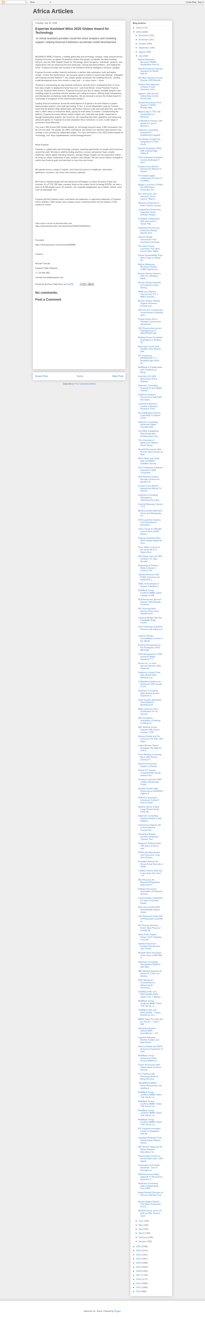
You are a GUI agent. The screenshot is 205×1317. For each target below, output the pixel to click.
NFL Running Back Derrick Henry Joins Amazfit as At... (148, 611)
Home (80, 376)
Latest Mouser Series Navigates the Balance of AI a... (150, 748)
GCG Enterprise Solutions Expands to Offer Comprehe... (150, 470)
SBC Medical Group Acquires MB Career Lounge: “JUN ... (149, 729)
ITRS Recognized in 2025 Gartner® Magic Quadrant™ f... (150, 656)
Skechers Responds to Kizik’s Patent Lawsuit (149, 204)
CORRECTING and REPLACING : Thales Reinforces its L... (149, 1012)
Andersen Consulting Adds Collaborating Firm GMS (148, 1186)
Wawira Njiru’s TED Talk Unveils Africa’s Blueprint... (149, 114)
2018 (139, 1271)
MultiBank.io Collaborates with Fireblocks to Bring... (150, 369)
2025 (139, 32)
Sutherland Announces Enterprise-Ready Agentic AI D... (149, 230)
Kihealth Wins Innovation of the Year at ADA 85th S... (150, 955)
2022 (139, 1254)
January (143, 1241)
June (141, 1221)
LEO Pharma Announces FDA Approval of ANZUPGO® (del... (149, 330)
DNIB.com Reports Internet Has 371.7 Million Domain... (148, 294)
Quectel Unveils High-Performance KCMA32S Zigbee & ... (150, 791)
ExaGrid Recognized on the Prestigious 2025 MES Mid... (149, 647)
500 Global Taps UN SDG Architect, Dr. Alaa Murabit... (150, 559)
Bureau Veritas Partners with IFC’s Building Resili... (149, 276)
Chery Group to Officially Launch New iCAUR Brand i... (149, 531)
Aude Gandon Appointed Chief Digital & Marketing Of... (149, 702)
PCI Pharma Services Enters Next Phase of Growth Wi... (149, 928)
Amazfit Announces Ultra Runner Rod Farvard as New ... (150, 452)
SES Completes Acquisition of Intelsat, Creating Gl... (149, 720)
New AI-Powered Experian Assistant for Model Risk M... (150, 71)
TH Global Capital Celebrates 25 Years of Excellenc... (150, 178)
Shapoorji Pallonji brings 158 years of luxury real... (149, 845)
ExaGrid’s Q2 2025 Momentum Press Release (147, 379)
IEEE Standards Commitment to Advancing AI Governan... (146, 984)
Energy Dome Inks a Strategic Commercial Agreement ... (149, 321)
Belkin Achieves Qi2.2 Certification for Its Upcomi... (148, 711)
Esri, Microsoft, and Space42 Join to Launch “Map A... (147, 196)
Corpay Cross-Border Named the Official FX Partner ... (149, 169)
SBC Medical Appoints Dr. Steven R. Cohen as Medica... (150, 973)
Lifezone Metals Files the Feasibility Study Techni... (150, 620)
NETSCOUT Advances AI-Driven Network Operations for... (150, 1149)
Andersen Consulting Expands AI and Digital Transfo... (150, 388)
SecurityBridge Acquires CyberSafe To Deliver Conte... (149, 415)
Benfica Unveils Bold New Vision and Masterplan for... (150, 513)
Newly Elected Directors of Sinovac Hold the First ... (150, 1195)
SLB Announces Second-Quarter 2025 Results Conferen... (150, 602)
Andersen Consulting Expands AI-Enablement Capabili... (150, 132)
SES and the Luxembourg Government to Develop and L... (150, 312)
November (144, 39)
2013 (139, 1291)
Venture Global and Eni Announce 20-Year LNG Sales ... (150, 738)
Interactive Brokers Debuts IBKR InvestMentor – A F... (149, 1031)
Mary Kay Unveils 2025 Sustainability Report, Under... (149, 909)
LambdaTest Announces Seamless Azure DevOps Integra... (149, 212)
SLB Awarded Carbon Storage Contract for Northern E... (149, 479)
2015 (139, 1283)
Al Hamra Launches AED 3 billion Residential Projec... (149, 782)
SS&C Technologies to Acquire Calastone (148, 584)
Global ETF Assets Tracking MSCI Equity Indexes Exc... (149, 773)
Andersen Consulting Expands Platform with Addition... (149, 818)
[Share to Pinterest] (92, 284)
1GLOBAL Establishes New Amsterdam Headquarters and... (148, 433)
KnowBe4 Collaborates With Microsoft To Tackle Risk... (149, 221)
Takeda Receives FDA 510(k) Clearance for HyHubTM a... (149, 577)
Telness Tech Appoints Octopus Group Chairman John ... (148, 87)
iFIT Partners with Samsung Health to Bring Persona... (148, 1076)
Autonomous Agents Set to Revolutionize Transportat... (149, 827)
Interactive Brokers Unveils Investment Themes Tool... (148, 836)
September (144, 47)
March (142, 1233)
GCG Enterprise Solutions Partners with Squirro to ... (150, 629)
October (143, 43)
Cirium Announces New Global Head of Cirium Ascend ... (149, 1067)
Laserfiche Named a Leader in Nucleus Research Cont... (148, 406)
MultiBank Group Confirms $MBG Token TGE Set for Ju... (150, 1003)
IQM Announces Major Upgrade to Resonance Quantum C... (150, 1176)
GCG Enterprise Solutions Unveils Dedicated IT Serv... (150, 160)
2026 (139, 28)
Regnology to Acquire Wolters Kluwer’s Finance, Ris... (148, 568)
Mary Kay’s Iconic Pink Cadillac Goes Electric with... (149, 349)
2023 (139, 1250)
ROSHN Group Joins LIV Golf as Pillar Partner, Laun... (149, 1213)
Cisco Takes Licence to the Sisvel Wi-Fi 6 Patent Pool (149, 549)
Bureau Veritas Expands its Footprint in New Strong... (149, 285)
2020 (139, 1263)
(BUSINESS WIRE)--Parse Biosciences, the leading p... (150, 1085)
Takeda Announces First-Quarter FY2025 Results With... (150, 105)
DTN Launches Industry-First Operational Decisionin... (149, 522)
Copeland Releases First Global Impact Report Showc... (149, 1140)
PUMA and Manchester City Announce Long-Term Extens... (149, 855)
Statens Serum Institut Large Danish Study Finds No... (148, 809)
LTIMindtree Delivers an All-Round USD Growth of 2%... (150, 684)
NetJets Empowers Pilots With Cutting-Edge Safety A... (150, 150)
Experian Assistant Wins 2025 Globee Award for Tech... (150, 540)
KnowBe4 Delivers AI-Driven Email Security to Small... (150, 864)
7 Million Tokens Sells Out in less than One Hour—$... (150, 873)
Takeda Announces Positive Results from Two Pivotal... (149, 946)
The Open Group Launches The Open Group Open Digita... (149, 248)
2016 (139, 1279)
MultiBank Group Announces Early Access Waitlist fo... (148, 1058)
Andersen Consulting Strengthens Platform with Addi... (149, 964)
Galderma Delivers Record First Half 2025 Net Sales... (150, 397)
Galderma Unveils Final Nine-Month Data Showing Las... (149, 675)
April (141, 1229)
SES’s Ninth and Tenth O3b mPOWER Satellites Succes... (148, 461)
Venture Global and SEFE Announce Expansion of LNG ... (150, 1049)
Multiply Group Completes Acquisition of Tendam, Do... (150, 340)
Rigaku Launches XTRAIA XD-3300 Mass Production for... (150, 187)
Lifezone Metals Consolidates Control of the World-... (150, 638)
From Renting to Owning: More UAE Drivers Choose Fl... (150, 757)
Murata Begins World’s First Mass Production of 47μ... (149, 1204)
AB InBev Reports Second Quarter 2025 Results (150, 79)
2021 (139, 1259)
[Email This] (81, 284)
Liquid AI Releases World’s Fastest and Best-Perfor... (148, 1040)
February (143, 1237)
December (144, 35)
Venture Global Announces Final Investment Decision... (149, 239)
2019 (139, 1267)
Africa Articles (53, 11)
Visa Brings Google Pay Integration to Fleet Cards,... (149, 141)
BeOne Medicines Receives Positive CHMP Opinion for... (148, 267)
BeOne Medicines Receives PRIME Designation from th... (149, 62)
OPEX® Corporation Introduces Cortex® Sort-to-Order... (148, 800)
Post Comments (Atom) (85, 384)
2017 (139, 1275)
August (142, 52)
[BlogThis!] (84, 284)
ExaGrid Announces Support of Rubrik (147, 764)
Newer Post (41, 376)
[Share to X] (86, 284)
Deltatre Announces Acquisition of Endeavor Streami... (150, 891)
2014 (139, 1287)
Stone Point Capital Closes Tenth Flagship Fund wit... (149, 937)
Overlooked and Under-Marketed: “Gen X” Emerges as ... (149, 1167)
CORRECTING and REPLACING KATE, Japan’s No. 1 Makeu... (150, 994)
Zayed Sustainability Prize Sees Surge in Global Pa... (150, 257)
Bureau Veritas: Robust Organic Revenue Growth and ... (149, 303)
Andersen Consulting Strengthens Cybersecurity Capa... (149, 497)
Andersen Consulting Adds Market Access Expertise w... (149, 693)
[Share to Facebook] (89, 284)
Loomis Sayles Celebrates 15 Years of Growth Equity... (150, 900)
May (141, 1225)
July (141, 56)
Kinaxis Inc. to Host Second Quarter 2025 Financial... (149, 666)
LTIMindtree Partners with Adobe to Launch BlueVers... (150, 123)
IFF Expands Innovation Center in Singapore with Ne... (149, 1131)
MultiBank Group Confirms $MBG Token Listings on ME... (150, 593)
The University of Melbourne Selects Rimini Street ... (148, 442)
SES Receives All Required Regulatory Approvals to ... (149, 882)
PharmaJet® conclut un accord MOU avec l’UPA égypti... (150, 1158)
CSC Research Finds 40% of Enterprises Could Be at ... (150, 918)
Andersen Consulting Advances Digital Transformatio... (148, 424)
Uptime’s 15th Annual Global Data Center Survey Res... (148, 96)
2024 (139, 1246)
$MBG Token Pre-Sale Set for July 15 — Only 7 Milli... (150, 1021)
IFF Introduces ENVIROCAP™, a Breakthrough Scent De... (148, 359)
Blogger (117, 1311)
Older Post (117, 376)
